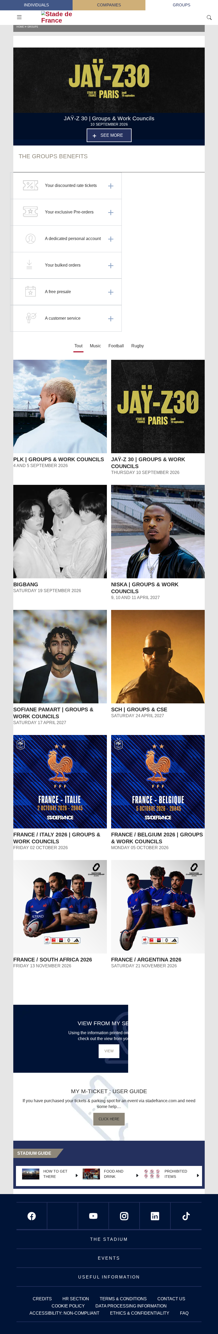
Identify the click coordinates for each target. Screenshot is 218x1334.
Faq (184, 1313)
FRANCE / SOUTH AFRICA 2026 (52, 960)
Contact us (171, 1299)
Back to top (203, 1319)
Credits (42, 1299)
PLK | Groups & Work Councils (58, 459)
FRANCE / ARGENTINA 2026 (146, 960)
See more (111, 135)
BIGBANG (25, 584)
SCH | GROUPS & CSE (139, 709)
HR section (75, 1299)
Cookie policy (68, 1306)
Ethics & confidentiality (139, 1313)
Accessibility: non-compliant (64, 1313)
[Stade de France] (72, 17)
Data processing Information (131, 1306)
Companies (109, 5)
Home (20, 26)
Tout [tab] (78, 346)
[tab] (95, 346)
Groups (181, 5)
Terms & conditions (123, 1299)
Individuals (36, 5)
